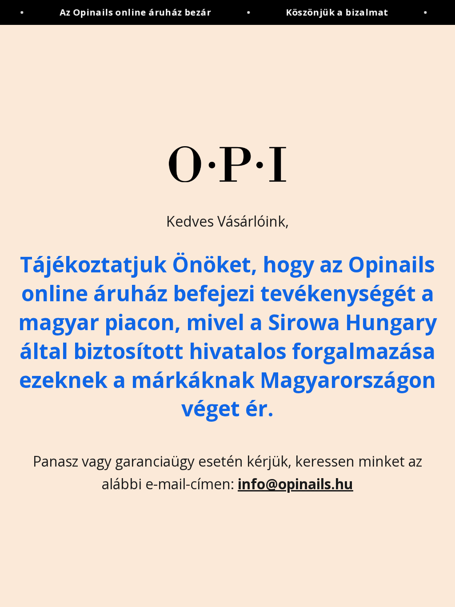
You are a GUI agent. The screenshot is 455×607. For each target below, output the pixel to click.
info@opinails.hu (295, 483)
